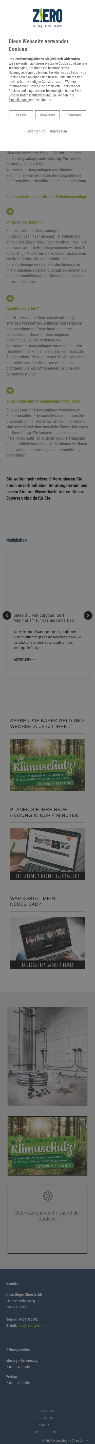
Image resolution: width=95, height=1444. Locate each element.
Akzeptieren (74, 114)
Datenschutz (36, 131)
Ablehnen (21, 114)
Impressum (58, 131)
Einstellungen (47, 114)
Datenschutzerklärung (35, 95)
